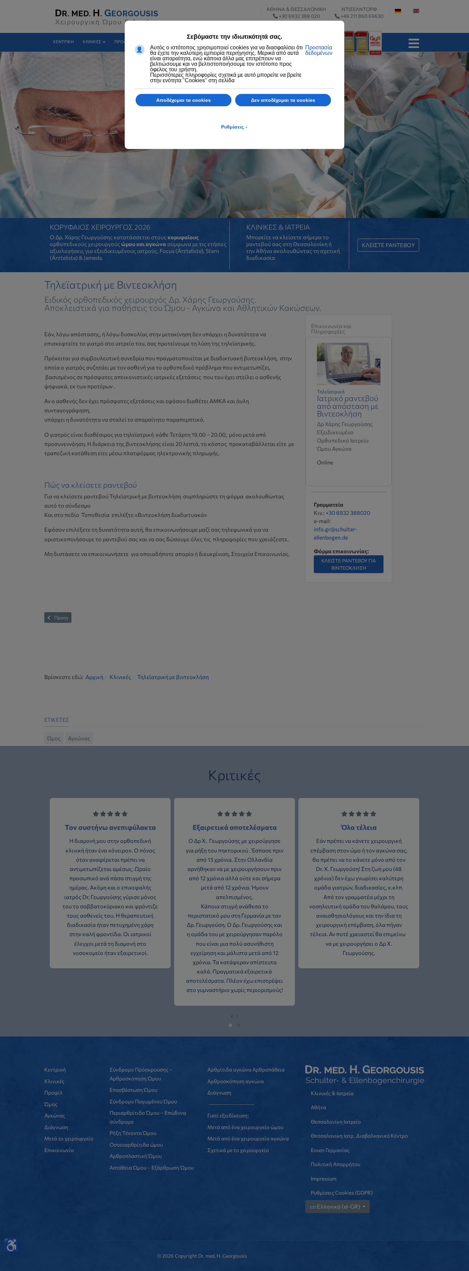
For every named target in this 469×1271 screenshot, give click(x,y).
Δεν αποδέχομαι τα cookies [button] (283, 100)
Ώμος (54, 766)
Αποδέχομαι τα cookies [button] (183, 100)
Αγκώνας (79, 766)
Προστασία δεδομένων (318, 50)
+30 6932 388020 (347, 540)
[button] (95, 42)
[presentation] (232, 1043)
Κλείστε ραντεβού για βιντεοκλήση (348, 591)
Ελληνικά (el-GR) (338, 1234)
